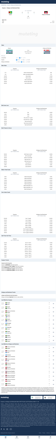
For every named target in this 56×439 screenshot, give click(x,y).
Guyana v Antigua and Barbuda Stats (14, 5)
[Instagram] (8, 429)
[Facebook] (2, 429)
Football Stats (3, 5)
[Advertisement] (28, 34)
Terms (40, 432)
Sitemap (48, 432)
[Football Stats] (5, 2)
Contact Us (53, 432)
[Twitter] (4, 429)
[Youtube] (11, 429)
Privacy (43, 432)
